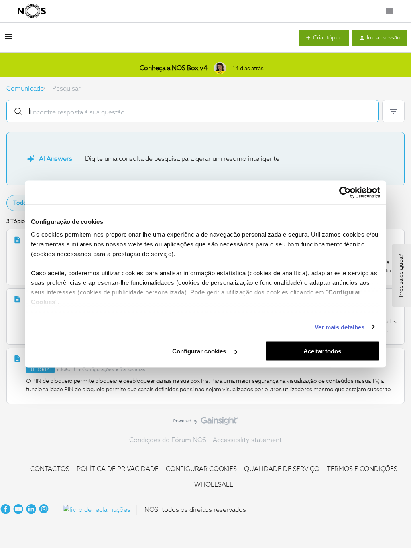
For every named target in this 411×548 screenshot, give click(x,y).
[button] (9, 39)
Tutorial (40, 369)
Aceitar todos (322, 351)
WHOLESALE (213, 484)
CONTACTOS (49, 469)
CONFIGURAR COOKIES (201, 469)
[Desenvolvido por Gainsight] (205, 423)
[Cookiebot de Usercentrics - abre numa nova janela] (345, 193)
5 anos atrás (132, 369)
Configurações (98, 369)
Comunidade (25, 88)
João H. (68, 369)
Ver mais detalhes (340, 326)
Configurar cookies (200, 351)
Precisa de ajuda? (401, 275)
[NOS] (32, 11)
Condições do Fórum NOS (167, 440)
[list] (85, 369)
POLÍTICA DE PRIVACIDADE (118, 469)
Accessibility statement (247, 440)
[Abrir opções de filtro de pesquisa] (393, 111)
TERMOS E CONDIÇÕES (362, 469)
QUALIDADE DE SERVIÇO (281, 469)
